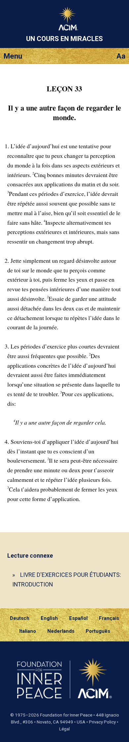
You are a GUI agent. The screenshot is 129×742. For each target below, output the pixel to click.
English (49, 618)
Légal (64, 728)
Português (98, 631)
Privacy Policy (102, 721)
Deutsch (19, 618)
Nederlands (60, 631)
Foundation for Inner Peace (66, 715)
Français (109, 618)
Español (78, 618)
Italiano (27, 631)
